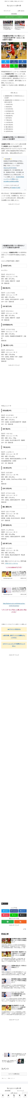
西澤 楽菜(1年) (9, 129)
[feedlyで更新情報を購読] (7, 921)
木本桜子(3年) (9, 104)
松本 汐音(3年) (9, 124)
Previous (1, 25)
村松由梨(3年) (9, 115)
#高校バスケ (14, 179)
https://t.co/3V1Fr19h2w (10, 168)
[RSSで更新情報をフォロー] (20, 921)
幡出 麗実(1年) (9, 127)
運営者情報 (7, 1090)
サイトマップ (20, 1090)
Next (27, 25)
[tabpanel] (8, 25)
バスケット (5, 903)
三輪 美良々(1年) (10, 113)
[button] (22, 66)
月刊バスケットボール (11, 563)
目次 (12, 92)
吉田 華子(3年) (9, 131)
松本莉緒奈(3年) (10, 111)
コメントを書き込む (14, 1074)
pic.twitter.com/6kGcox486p (11, 181)
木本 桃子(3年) (9, 109)
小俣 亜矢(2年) (9, 122)
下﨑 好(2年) (9, 120)
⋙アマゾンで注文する (14, 629)
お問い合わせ (14, 1093)
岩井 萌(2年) (9, 117)
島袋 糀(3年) (9, 106)
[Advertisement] (14, 226)
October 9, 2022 (15, 187)
